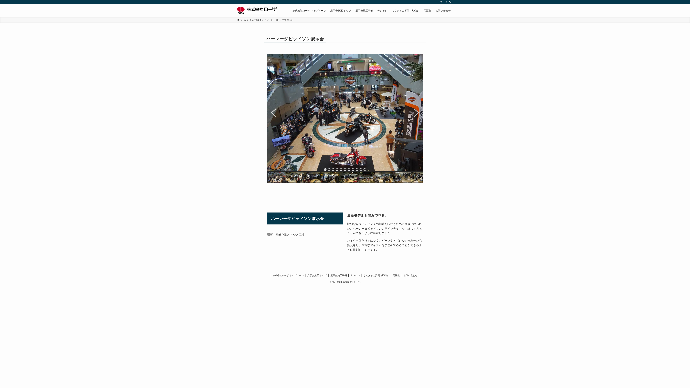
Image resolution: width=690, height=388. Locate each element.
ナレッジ (355, 275)
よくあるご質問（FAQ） (376, 275)
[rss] (445, 2)
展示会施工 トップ (317, 275)
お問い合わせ (411, 275)
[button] (273, 113)
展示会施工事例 (338, 275)
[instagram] (441, 2)
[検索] (450, 2)
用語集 (396, 275)
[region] (345, 118)
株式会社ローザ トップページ (288, 275)
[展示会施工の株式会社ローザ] (257, 10)
